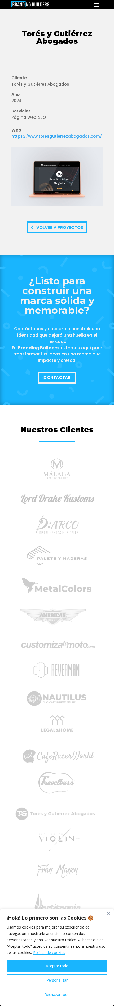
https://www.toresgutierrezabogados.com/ (56, 136)
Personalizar (57, 980)
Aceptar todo (57, 965)
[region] (57, 957)
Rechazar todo (57, 994)
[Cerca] (108, 913)
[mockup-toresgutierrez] (57, 205)
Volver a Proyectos (59, 227)
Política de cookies (49, 952)
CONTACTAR (57, 377)
